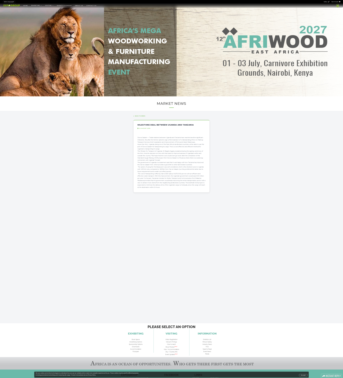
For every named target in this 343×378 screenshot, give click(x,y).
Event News (207, 351)
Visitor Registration (171, 339)
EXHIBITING (35, 5)
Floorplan (136, 351)
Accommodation (135, 349)
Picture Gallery (207, 342)
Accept (303, 375)
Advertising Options (135, 342)
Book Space (136, 339)
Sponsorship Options (136, 344)
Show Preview (171, 347)
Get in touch (334, 1)
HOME (25, 5)
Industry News (207, 344)
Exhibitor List (207, 339)
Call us (325, 1)
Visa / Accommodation (171, 349)
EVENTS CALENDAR (64, 5)
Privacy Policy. (92, 375)
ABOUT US (79, 5)
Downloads (135, 347)
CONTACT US (91, 5)
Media (207, 354)
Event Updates (171, 354)
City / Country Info (171, 352)
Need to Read (207, 349)
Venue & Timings (171, 342)
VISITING (48, 5)
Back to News (140, 116)
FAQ (207, 347)
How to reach (171, 344)
